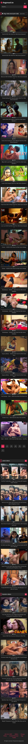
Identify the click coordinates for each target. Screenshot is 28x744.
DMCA (16, 734)
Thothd (14, 737)
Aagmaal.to (7, 2)
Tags (22, 736)
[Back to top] (23, 739)
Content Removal (13, 736)
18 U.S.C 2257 (8, 734)
